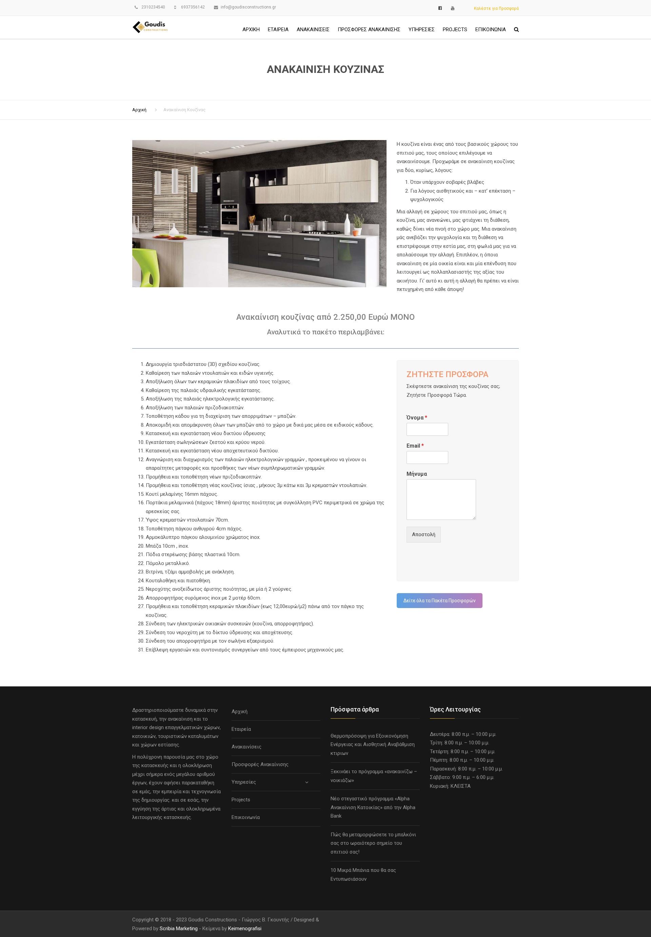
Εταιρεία (278, 29)
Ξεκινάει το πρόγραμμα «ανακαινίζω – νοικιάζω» (374, 775)
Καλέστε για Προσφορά (496, 8)
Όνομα (417, 417)
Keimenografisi (244, 928)
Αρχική (251, 29)
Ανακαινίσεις (313, 29)
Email (415, 446)
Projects (455, 29)
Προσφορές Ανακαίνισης (369, 29)
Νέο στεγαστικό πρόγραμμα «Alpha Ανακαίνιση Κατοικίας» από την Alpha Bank (373, 807)
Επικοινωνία (490, 29)
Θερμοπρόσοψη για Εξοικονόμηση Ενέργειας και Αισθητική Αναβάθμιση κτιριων (373, 744)
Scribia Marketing (179, 928)
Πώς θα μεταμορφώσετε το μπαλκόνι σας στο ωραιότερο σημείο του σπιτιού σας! (373, 843)
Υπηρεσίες (422, 29)
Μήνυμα (417, 474)
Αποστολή (423, 534)
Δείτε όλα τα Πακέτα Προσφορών (439, 600)
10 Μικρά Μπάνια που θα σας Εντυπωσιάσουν (363, 874)
